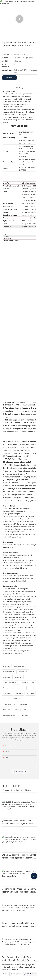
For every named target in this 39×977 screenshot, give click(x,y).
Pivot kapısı (21, 688)
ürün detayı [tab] (19, 88)
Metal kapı (6, 666)
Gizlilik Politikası (14, 969)
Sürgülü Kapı (7, 693)
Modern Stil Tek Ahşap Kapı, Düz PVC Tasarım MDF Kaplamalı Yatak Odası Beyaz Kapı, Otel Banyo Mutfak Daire (19, 890)
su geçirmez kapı (8, 671)
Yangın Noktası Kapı (9, 704)
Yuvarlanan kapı (8, 688)
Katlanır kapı (18, 677)
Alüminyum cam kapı (9, 682)
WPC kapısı (6, 709)
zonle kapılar (25, 715)
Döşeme (28, 790)
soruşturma (9, 78)
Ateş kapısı (23, 704)
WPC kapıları (18, 699)
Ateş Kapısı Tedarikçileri (22, 709)
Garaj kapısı (19, 693)
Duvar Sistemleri (17, 790)
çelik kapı (6, 699)
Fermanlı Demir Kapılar (27, 682)
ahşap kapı (30, 693)
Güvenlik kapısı (19, 666)
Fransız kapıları (22, 671)
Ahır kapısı (6, 677)
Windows (6, 790)
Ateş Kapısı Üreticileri (9, 715)
